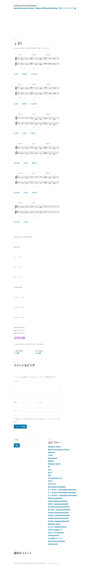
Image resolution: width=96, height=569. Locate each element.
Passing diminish (55, 498)
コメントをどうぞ (44, 48)
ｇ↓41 (26, 163)
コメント (16, 381)
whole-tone (53, 544)
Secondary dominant (57, 487)
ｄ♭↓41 (34, 74)
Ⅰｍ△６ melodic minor (57, 527)
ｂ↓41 (26, 221)
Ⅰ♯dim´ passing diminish (58, 504)
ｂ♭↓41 (16, 221)
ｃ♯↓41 (24, 74)
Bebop (41, 344)
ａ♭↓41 (16, 192)
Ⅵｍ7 (50, 481)
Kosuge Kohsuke (20, 48)
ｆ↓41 (24, 133)
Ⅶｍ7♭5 (52, 484)
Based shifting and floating (47, 8)
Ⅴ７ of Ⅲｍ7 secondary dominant (62, 492)
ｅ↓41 (16, 133)
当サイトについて (66, 8)
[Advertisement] (48, 20)
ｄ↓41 (16, 103)
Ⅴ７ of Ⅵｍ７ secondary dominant (62, 495)
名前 (15, 402)
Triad (50, 455)
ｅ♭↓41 (34, 103)
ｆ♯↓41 (32, 133)
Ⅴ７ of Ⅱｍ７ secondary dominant (62, 490)
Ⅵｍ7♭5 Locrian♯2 (56, 533)
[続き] (75, 8)
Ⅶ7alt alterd (53, 535)
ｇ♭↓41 (16, 163)
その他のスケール (55, 538)
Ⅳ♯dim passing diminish (58, 513)
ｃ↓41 (16, 74)
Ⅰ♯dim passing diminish (58, 501)
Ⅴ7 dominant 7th (55, 478)
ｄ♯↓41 (24, 103)
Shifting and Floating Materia (25, 6)
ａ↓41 (26, 192)
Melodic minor (54, 524)
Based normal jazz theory (24, 8)
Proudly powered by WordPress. (38, 563)
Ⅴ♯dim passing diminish (58, 518)
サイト (15, 410)
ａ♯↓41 (34, 192)
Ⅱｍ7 (50, 470)
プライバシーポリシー (53, 563)
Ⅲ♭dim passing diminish (58, 507)
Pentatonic (52, 458)
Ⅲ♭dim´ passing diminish (59, 510)
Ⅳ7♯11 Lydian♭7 (55, 530)
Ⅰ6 (49, 467)
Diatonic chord (54, 447)
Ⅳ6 (49, 475)
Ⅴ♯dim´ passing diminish (58, 521)
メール (40, 402)
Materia (51, 452)
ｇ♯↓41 (34, 163)
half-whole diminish (56, 541)
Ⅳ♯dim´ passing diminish (59, 515)
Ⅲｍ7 (50, 472)
